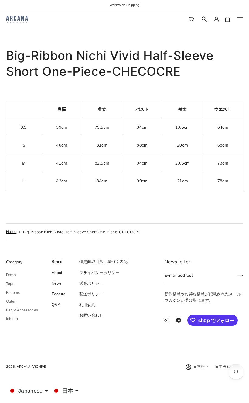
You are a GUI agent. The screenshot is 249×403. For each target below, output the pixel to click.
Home (11, 231)
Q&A (56, 304)
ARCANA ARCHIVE (31, 366)
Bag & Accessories (22, 310)
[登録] (240, 273)
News (57, 283)
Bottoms (13, 292)
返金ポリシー (91, 283)
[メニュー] (239, 19)
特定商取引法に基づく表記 (103, 261)
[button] (204, 19)
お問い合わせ (91, 315)
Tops (10, 284)
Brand (57, 261)
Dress (11, 275)
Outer (10, 301)
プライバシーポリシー (99, 272)
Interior (12, 319)
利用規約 (87, 304)
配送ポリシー (91, 294)
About (57, 272)
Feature (59, 294)
